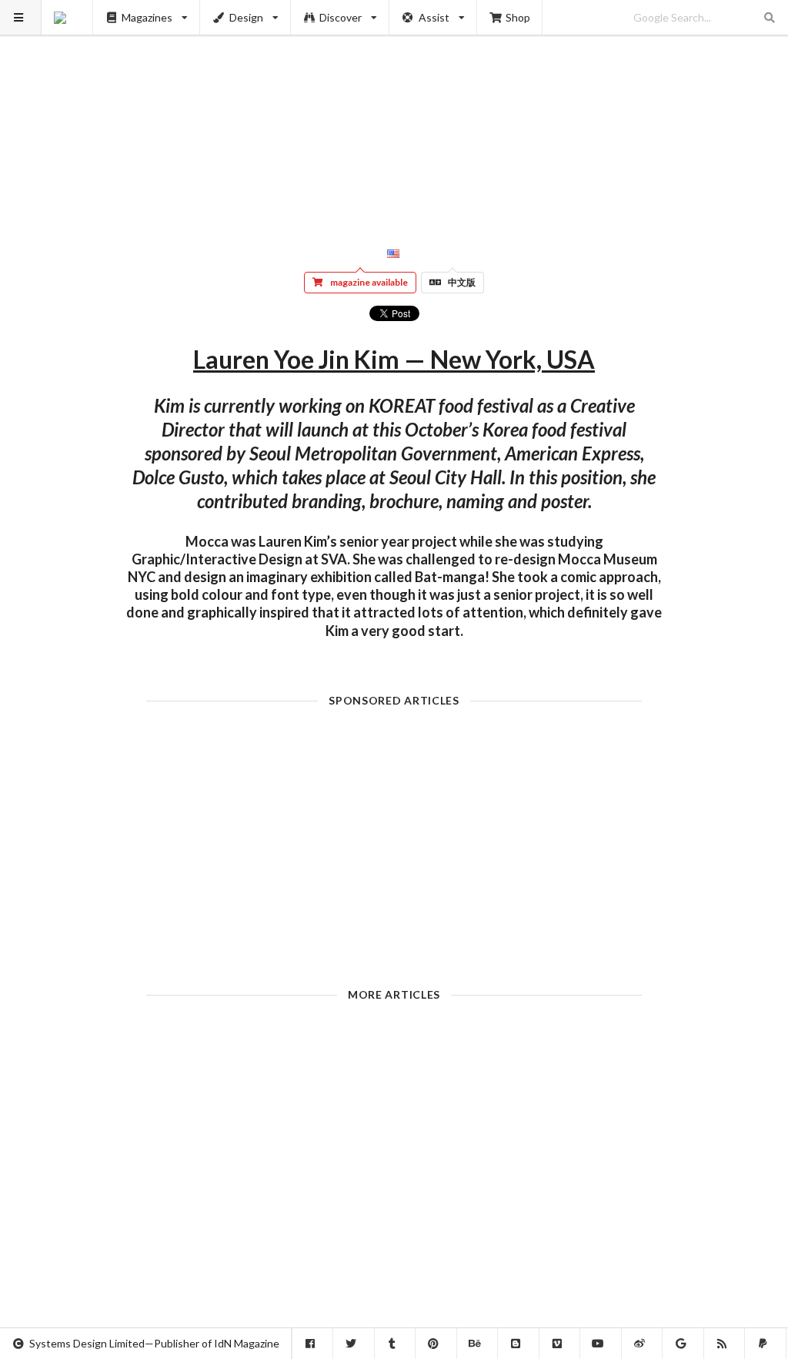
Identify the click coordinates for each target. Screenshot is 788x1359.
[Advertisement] (394, 108)
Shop (518, 17)
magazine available (369, 282)
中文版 (462, 282)
